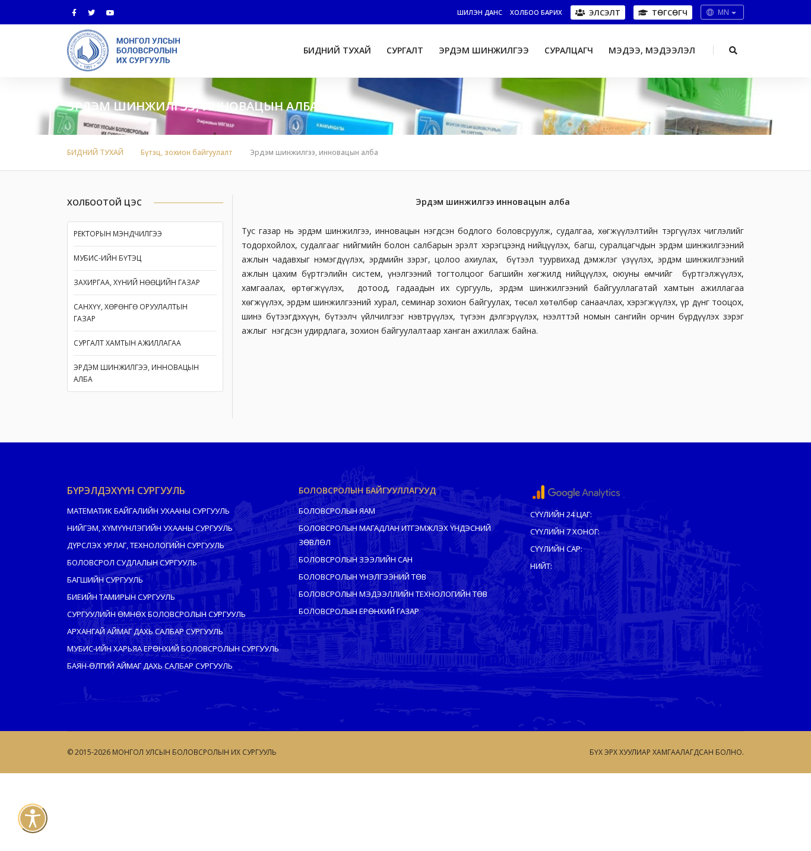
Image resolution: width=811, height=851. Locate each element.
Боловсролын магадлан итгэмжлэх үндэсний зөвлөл (395, 535)
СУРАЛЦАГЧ (568, 50)
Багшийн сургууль (105, 579)
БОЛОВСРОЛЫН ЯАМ (337, 510)
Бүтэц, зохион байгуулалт (187, 152)
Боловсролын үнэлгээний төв (362, 576)
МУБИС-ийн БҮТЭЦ (107, 258)
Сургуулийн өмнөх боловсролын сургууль (156, 614)
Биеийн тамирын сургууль (121, 596)
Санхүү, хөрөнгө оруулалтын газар (131, 313)
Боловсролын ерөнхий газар (359, 611)
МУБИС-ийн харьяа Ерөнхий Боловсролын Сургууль (173, 648)
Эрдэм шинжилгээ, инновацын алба (136, 373)
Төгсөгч (670, 12)
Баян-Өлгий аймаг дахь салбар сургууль (150, 665)
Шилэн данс (479, 12)
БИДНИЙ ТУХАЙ (337, 50)
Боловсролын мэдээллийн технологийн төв (393, 594)
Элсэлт (604, 12)
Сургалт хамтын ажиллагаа (127, 343)
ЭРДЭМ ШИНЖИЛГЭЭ (484, 50)
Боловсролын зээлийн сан (356, 559)
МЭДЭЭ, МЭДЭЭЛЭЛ (652, 50)
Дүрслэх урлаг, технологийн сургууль (145, 545)
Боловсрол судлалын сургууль (132, 562)
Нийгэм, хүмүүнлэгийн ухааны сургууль (150, 528)
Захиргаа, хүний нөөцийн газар (137, 282)
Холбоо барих (536, 12)
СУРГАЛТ (405, 50)
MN (724, 12)
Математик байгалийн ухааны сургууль (148, 510)
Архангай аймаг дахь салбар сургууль (145, 631)
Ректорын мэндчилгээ (118, 234)
